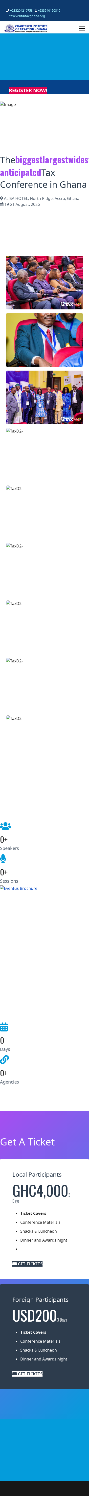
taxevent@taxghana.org (27, 16)
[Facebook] (7, 5)
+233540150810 (49, 10)
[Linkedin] (23, 5)
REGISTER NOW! (28, 90)
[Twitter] (15, 5)
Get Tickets (30, 1264)
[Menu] (82, 28)
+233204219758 (21, 10)
